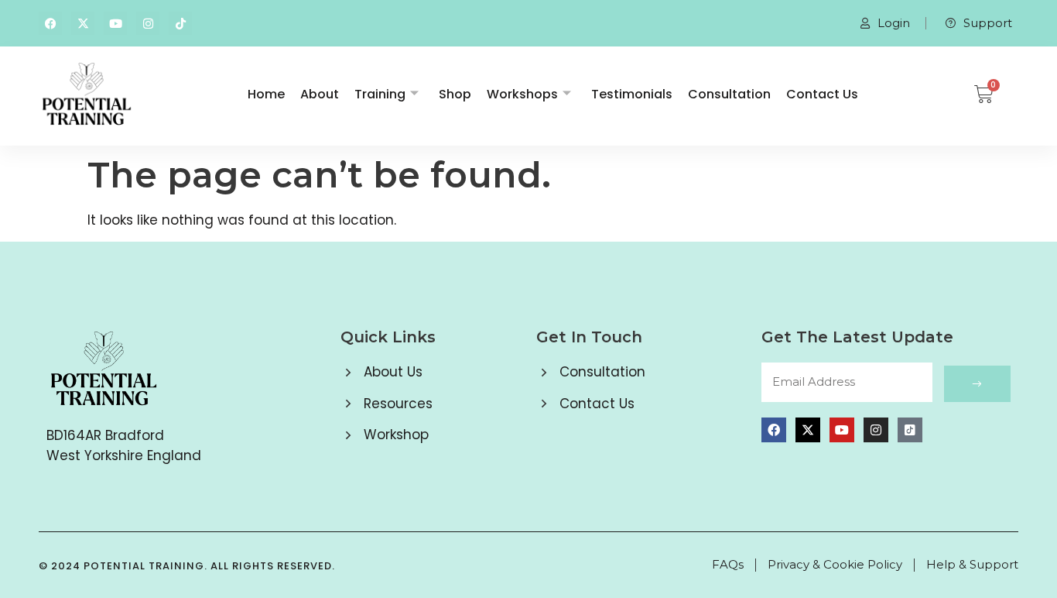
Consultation (729, 94)
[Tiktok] (180, 23)
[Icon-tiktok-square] (910, 430)
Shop (455, 94)
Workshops (522, 94)
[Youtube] (115, 23)
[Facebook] (50, 23)
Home (266, 94)
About (319, 94)
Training (379, 94)
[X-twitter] (82, 23)
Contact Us (822, 94)
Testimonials (631, 94)
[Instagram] (147, 23)
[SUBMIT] (977, 384)
